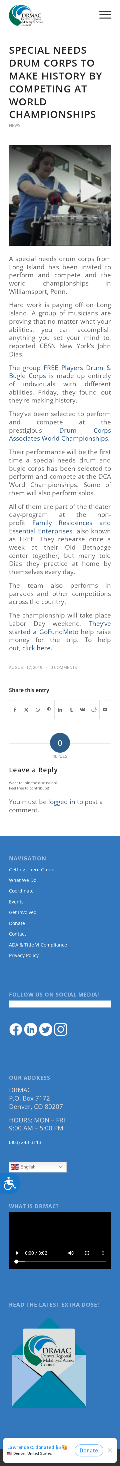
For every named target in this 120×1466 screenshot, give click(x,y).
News (14, 125)
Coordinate (21, 891)
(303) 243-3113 (25, 1142)
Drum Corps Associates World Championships (60, 434)
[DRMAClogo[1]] (50, 13)
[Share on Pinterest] (48, 709)
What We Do (22, 880)
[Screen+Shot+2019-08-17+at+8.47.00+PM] (60, 195)
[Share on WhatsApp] (37, 709)
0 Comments (64, 667)
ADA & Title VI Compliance (38, 945)
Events (16, 901)
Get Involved (23, 912)
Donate (17, 923)
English (27, 1166)
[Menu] (102, 13)
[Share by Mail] (105, 709)
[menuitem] (102, 13)
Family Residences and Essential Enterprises (60, 526)
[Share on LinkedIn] (60, 709)
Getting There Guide (31, 869)
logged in (61, 801)
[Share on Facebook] (15, 709)
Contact (17, 934)
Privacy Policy (24, 955)
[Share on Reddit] (93, 709)
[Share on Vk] (82, 709)
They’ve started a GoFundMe (60, 627)
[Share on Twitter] (26, 709)
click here (36, 648)
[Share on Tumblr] (71, 709)
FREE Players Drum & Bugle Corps (60, 371)
